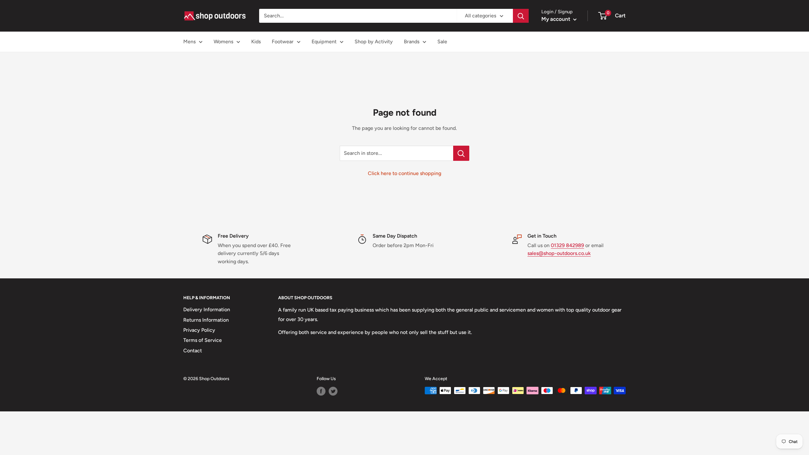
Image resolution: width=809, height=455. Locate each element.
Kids (256, 42)
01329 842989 (567, 245)
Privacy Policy (199, 330)
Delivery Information (206, 309)
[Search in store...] (461, 153)
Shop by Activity (374, 42)
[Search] (521, 16)
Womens (223, 42)
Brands (411, 42)
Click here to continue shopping (404, 173)
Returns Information (206, 320)
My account (556, 19)
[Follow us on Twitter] (333, 391)
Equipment (324, 42)
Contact (192, 351)
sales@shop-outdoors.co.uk (559, 253)
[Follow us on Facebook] (321, 391)
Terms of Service (202, 340)
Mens (189, 42)
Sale (442, 42)
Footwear (283, 42)
